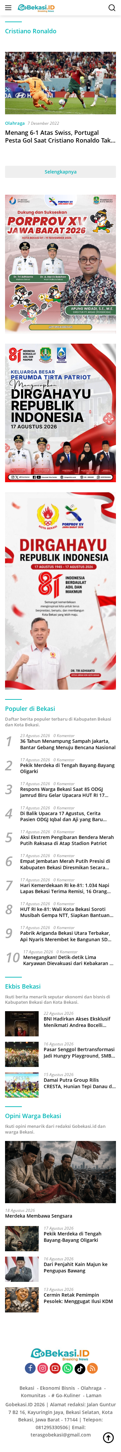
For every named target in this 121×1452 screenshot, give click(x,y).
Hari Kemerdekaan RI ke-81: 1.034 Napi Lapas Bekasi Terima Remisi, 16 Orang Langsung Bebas (64, 888)
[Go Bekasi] (35, 7)
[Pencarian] (112, 7)
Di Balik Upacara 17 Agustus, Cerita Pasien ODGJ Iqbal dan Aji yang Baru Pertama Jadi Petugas (61, 816)
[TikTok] (80, 1369)
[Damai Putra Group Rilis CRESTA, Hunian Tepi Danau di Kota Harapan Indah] (22, 1085)
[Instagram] (42, 1369)
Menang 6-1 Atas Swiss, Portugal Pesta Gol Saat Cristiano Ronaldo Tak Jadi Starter (58, 140)
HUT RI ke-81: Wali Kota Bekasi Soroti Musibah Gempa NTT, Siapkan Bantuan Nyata (65, 912)
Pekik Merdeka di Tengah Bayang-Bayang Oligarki (67, 768)
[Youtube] (55, 1369)
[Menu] (9, 7)
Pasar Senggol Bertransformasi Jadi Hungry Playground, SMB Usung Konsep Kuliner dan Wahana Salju (79, 1052)
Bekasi (26, 1388)
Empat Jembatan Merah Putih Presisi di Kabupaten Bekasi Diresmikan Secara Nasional (65, 864)
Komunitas (33, 1395)
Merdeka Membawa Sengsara (38, 1216)
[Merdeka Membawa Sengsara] (60, 1172)
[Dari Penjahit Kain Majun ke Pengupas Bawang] (22, 1269)
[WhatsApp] (67, 1369)
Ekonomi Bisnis (57, 1388)
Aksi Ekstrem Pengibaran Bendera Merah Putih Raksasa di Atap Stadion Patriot (67, 840)
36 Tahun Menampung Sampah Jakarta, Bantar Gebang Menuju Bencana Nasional (68, 744)
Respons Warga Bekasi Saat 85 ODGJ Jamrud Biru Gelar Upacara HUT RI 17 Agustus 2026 (62, 792)
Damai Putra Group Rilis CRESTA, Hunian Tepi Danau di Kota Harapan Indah (78, 1083)
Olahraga (15, 123)
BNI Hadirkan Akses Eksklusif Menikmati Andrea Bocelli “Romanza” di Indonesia (77, 1022)
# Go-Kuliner (65, 1395)
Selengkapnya (61, 171)
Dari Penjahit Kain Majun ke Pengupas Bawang (76, 1267)
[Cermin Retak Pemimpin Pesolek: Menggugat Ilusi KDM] (22, 1299)
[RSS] (92, 1369)
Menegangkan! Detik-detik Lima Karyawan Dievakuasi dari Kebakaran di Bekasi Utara (68, 960)
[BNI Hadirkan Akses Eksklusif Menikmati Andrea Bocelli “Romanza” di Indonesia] (22, 1023)
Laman (94, 1395)
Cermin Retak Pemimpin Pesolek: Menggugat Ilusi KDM (78, 1298)
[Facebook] (30, 1369)
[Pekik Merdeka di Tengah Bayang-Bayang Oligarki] (22, 1238)
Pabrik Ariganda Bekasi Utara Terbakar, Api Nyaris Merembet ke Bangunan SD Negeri (65, 936)
